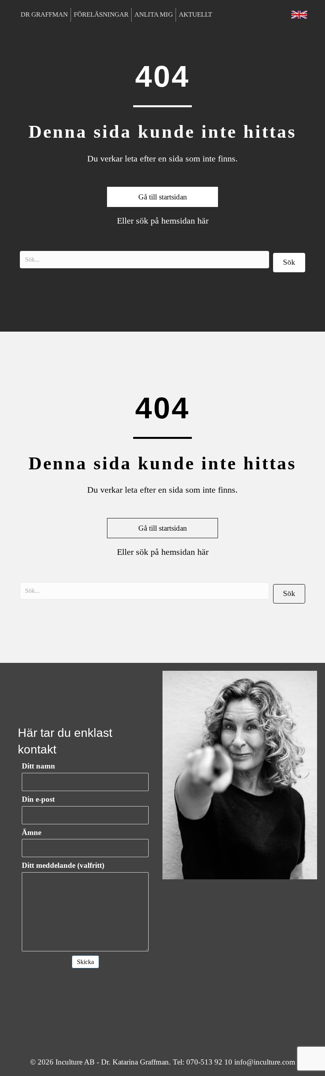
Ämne (31, 832)
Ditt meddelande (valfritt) (63, 865)
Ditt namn (38, 766)
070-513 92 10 (209, 1062)
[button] (289, 262)
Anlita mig (153, 14)
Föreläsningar (101, 14)
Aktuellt (195, 14)
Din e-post (38, 799)
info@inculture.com (264, 1062)
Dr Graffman (44, 14)
